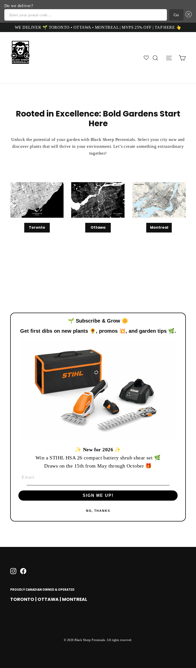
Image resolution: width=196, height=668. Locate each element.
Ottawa (98, 227)
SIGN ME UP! (98, 495)
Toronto (37, 227)
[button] (187, 15)
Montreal (159, 227)
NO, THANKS (98, 511)
